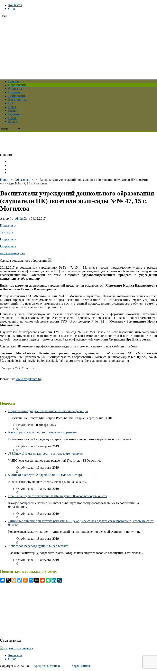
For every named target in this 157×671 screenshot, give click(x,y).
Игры (12, 107)
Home (4, 179)
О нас (12, 8)
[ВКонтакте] (2, 580)
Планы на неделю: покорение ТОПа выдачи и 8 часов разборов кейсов (57, 496)
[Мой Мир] (31, 580)
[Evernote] (48, 580)
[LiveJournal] (59, 580)
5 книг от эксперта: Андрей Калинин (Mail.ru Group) (45, 475)
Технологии (16, 96)
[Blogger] (13, 580)
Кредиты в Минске (47, 666)
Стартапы (15, 88)
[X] (8, 580)
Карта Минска (81, 666)
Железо (13, 121)
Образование (17, 85)
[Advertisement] (78, 46)
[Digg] (36, 580)
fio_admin (16, 218)
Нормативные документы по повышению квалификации (48, 411)
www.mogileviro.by (28, 379)
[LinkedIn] (54, 580)
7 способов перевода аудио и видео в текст (38, 546)
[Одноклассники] (25, 580)
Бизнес (13, 110)
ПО (10, 103)
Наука (12, 118)
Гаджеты (14, 114)
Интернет (15, 92)
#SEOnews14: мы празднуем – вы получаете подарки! (45, 453)
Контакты (15, 5)
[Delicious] (19, 580)
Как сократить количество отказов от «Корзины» (42, 432)
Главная (13, 81)
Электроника (17, 99)
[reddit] (42, 580)
